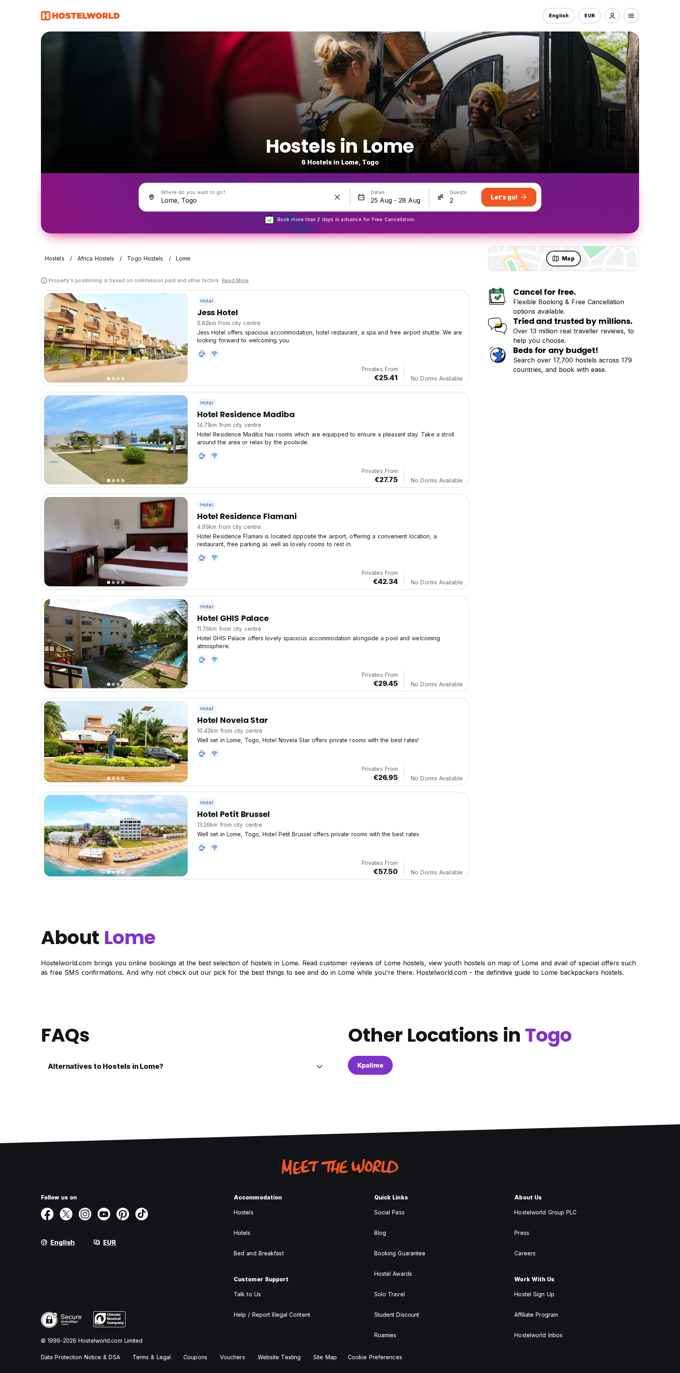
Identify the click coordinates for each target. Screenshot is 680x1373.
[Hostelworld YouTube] (104, 1214)
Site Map (325, 1357)
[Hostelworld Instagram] (85, 1214)
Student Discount (396, 1314)
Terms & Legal (152, 1357)
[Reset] (337, 197)
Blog (380, 1232)
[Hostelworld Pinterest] (122, 1214)
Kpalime (370, 1065)
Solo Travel (389, 1294)
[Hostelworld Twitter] (66, 1214)
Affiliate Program (536, 1314)
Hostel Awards (393, 1273)
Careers (525, 1253)
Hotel (206, 301)
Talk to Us (247, 1294)
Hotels (242, 1232)
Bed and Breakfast (259, 1253)
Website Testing (279, 1357)
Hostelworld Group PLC (545, 1212)
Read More (235, 280)
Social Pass (389, 1212)
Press (521, 1232)
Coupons (195, 1357)
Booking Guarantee (400, 1253)
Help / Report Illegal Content (272, 1314)
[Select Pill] (612, 16)
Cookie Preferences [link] (375, 1357)
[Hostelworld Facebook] (47, 1214)
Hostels (243, 1212)
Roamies (385, 1335)
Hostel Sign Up (534, 1294)
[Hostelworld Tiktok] (141, 1214)
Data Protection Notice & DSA (80, 1357)
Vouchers (232, 1357)
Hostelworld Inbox (538, 1335)
